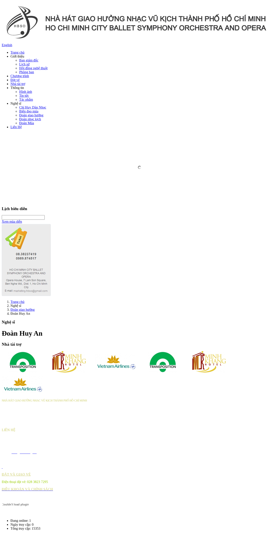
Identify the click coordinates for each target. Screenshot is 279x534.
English (7, 45)
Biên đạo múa (28, 111)
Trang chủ (17, 52)
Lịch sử (24, 64)
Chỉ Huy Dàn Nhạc (32, 107)
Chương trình (19, 76)
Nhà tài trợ (17, 84)
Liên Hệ (16, 127)
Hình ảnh (25, 92)
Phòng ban (26, 72)
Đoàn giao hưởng (31, 115)
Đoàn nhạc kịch (30, 119)
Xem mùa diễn (12, 221)
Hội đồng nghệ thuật (33, 68)
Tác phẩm (26, 99)
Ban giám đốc (28, 60)
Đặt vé (15, 80)
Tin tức (24, 95)
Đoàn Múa (26, 123)
